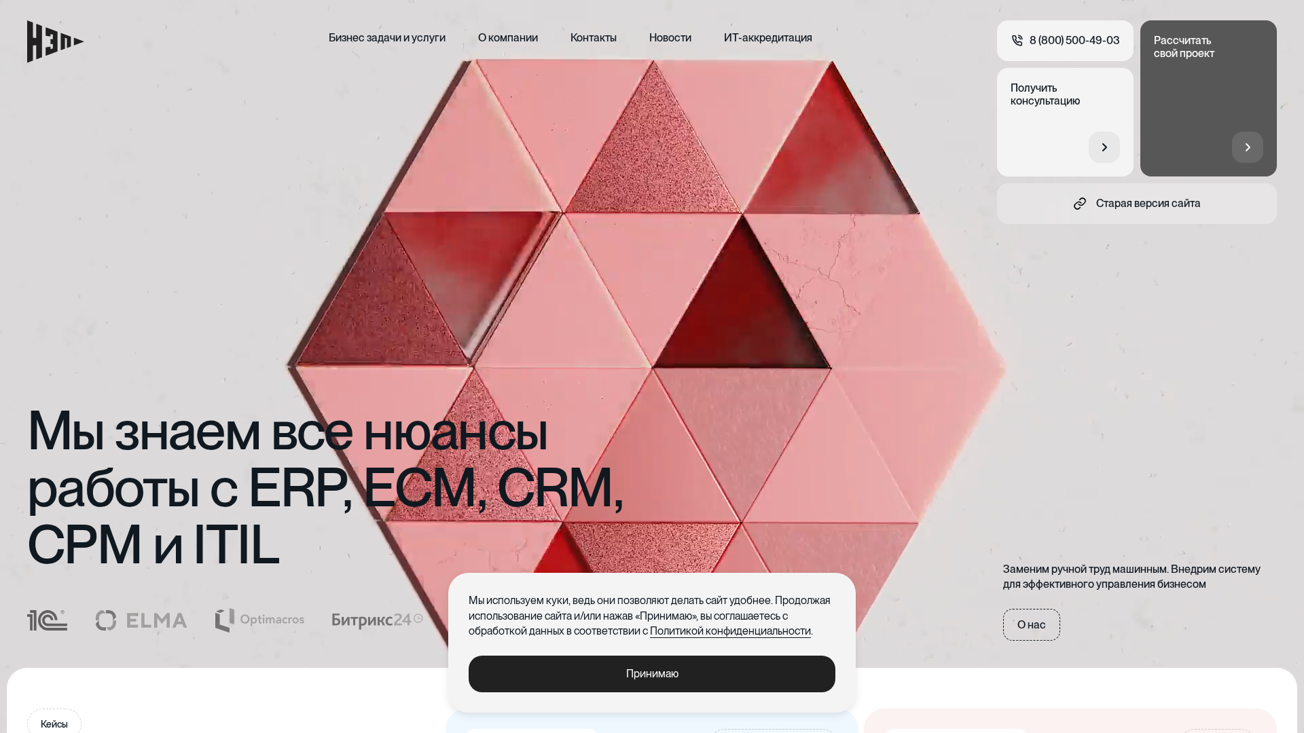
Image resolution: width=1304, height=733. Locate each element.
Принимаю (652, 673)
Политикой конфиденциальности (730, 630)
